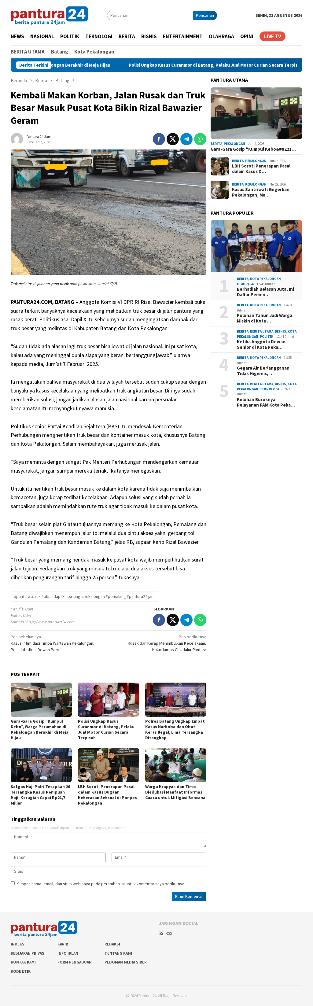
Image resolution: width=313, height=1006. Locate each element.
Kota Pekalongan (265, 279)
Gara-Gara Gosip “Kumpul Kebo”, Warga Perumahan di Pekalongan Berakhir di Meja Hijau (39, 729)
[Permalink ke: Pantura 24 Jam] (17, 139)
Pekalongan (234, 144)
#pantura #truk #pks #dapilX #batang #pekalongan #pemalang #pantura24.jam (84, 596)
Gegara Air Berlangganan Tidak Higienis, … (263, 370)
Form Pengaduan (74, 962)
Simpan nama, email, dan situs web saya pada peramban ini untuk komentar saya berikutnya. (101, 883)
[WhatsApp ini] (200, 139)
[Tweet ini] (173, 139)
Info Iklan (67, 953)
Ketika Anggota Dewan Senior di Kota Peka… (261, 344)
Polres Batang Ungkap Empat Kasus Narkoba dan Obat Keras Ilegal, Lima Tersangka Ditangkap (175, 729)
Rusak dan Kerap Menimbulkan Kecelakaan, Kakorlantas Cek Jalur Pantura (167, 643)
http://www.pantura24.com (50, 622)
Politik (266, 336)
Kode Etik (21, 971)
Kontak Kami (23, 962)
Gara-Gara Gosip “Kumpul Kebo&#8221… (253, 149)
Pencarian (205, 15)
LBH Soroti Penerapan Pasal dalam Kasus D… (261, 168)
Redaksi (112, 944)
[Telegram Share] (186, 139)
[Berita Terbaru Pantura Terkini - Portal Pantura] (49, 15)
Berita (216, 144)
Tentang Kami (118, 953)
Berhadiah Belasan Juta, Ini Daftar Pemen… (265, 291)
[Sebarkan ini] (159, 139)
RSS (169, 933)
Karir (62, 944)
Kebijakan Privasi (28, 953)
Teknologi (269, 389)
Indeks (17, 944)
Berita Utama (261, 331)
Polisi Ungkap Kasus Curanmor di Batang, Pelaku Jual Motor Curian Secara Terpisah (184, 65)
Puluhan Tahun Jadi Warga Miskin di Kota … (264, 318)
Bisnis (280, 331)
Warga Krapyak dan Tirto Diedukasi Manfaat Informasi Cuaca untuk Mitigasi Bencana (175, 792)
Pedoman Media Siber (126, 962)
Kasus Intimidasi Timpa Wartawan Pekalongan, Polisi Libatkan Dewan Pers (52, 643)
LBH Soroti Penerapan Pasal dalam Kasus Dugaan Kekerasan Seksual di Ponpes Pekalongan (107, 795)
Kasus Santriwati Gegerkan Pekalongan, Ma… (260, 192)
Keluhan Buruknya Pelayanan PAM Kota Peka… (266, 402)
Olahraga (245, 284)
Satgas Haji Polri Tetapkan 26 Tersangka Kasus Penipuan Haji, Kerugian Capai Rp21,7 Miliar (40, 795)
